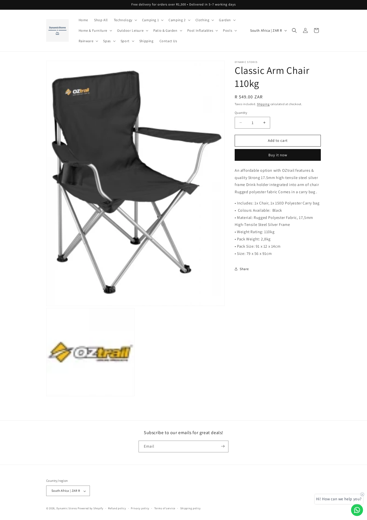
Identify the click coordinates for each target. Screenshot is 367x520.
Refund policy (117, 508)
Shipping (263, 104)
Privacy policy (140, 508)
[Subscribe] (222, 446)
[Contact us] (357, 510)
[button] (125, 20)
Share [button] (244, 268)
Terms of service (164, 508)
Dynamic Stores (66, 508)
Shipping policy (190, 508)
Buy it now (277, 154)
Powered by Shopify (90, 508)
